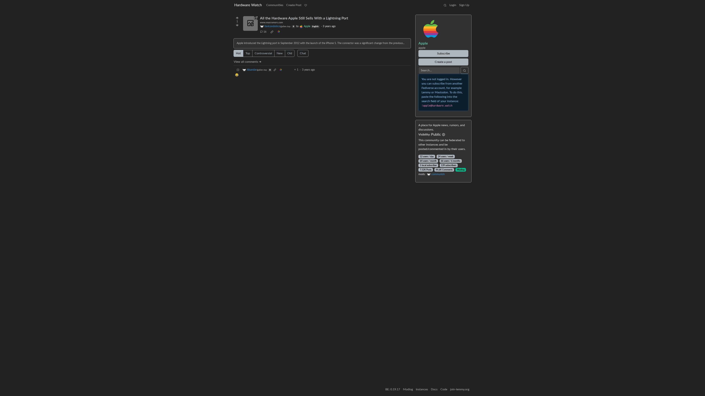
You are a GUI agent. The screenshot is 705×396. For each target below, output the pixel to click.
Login (452, 5)
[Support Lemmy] (305, 5)
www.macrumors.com (271, 22)
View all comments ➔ (247, 61)
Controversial (263, 53)
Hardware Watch (248, 5)
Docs (434, 389)
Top (247, 53)
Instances (422, 389)
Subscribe (443, 53)
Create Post (293, 5)
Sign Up (464, 5)
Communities (274, 5)
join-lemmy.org (459, 389)
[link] (272, 31)
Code (443, 389)
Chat (303, 53)
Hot (238, 53)
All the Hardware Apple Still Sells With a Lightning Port (304, 18)
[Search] (445, 5)
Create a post (443, 61)
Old (289, 53)
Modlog (460, 170)
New (280, 53)
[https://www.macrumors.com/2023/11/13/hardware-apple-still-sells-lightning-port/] (250, 23)
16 (264, 32)
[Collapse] (238, 70)
